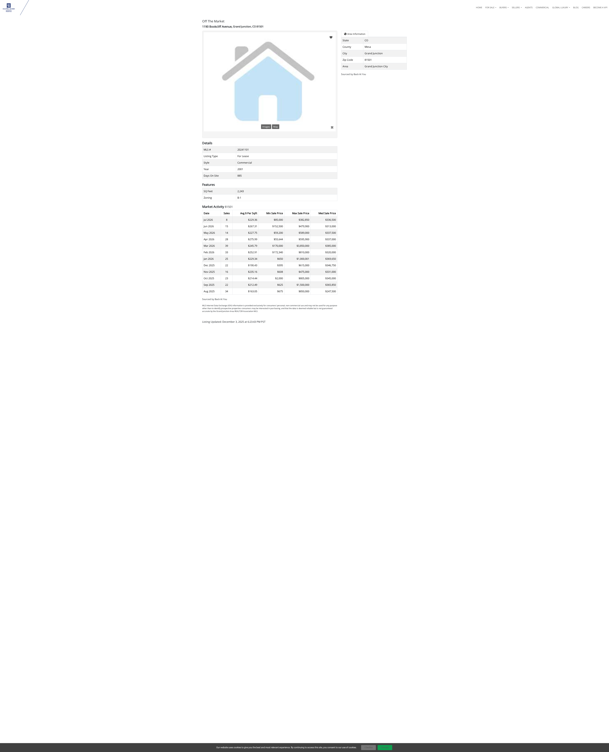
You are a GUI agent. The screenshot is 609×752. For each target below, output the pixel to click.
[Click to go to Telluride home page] (10, 7)
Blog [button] (576, 7)
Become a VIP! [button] (600, 7)
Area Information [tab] (356, 33)
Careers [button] (586, 7)
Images (266, 126)
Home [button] (479, 7)
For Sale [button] (490, 7)
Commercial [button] (542, 7)
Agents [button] (529, 7)
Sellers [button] (516, 7)
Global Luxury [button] (560, 7)
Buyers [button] (503, 7)
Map (275, 126)
